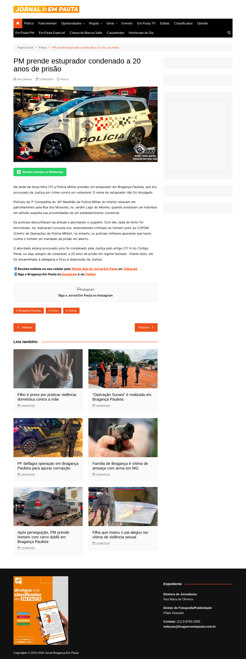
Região (94, 23)
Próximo (144, 327)
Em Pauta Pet (24, 32)
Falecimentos (47, 23)
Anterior (27, 327)
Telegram (130, 269)
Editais (165, 23)
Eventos (127, 23)
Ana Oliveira (24, 79)
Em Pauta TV (146, 23)
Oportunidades (71, 23)
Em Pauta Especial (52, 32)
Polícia (29, 23)
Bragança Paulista (30, 310)
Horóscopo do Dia (141, 32)
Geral (110, 23)
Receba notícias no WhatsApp (43, 172)
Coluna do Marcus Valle (86, 32)
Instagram (69, 274)
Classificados (183, 23)
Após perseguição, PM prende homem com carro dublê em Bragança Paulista (43, 537)
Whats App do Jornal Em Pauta (95, 269)
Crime (54, 310)
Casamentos (115, 32)
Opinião (202, 23)
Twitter (90, 274)
